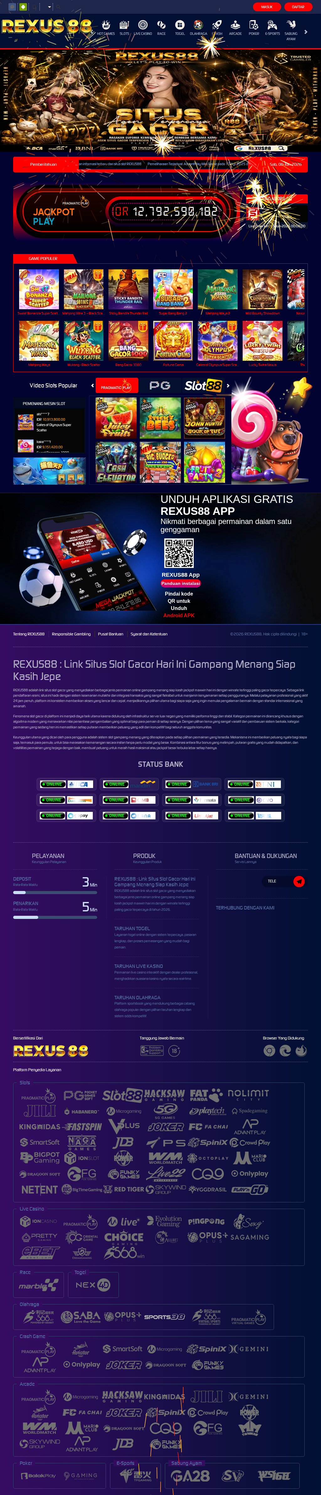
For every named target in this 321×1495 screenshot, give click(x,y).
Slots (124, 33)
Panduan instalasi (180, 583)
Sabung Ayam (291, 36)
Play (44, 221)
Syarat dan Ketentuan (149, 634)
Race (161, 33)
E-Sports (272, 33)
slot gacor (37, 716)
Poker (254, 33)
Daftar (298, 7)
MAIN (43, 289)
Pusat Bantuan (110, 634)
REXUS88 (20, 690)
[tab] (117, 385)
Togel (180, 33)
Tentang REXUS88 (29, 634)
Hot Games (106, 33)
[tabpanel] (160, 100)
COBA (120, 411)
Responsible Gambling (71, 634)
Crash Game (217, 36)
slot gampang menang (124, 737)
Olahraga (198, 33)
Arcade (235, 33)
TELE (272, 881)
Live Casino (143, 33)
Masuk (266, 7)
